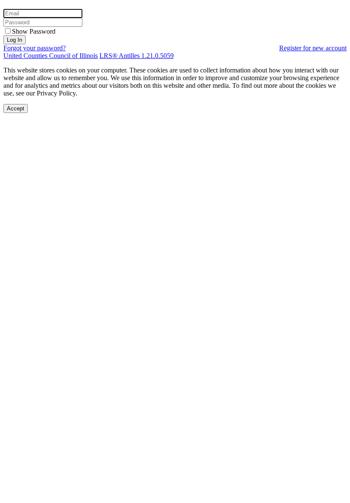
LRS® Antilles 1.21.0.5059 (136, 55)
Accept (15, 108)
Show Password (33, 31)
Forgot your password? (34, 48)
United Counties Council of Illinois (50, 55)
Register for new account (313, 48)
